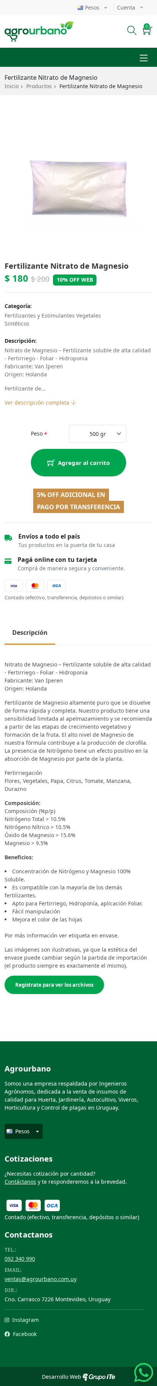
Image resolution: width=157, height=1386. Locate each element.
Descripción (30, 632)
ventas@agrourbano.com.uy (41, 1279)
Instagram (25, 1319)
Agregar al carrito (84, 462)
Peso (37, 433)
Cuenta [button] (127, 7)
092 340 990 (20, 1258)
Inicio (12, 86)
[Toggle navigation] (143, 57)
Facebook (24, 1334)
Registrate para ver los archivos (54, 984)
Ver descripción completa (38, 402)
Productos (39, 86)
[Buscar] (132, 31)
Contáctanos (20, 1181)
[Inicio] (39, 26)
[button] (147, 31)
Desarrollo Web (62, 1376)
